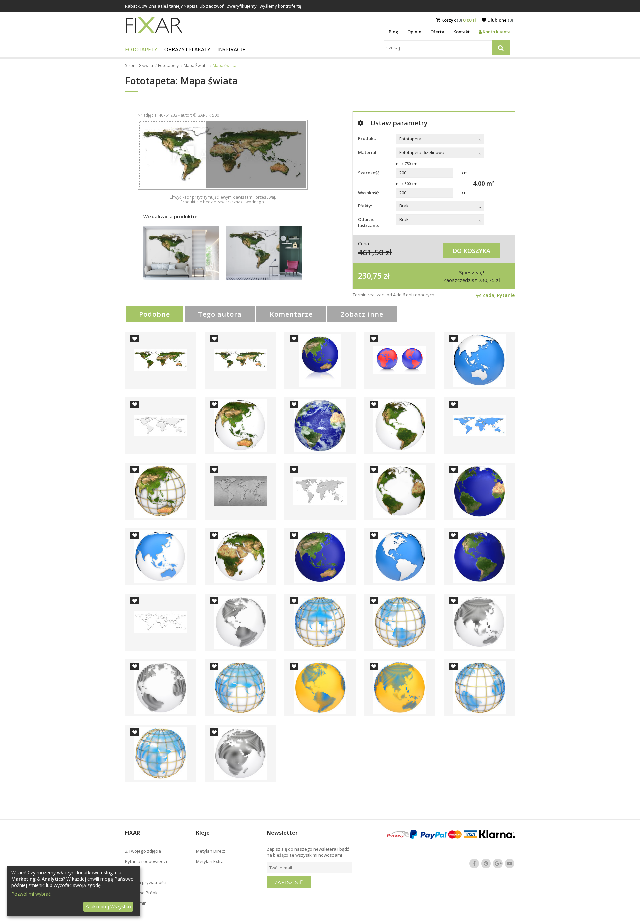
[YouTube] (509, 863)
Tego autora (220, 314)
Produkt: (367, 138)
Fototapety (141, 49)
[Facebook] (474, 863)
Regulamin (136, 903)
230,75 (370, 275)
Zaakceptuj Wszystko (108, 906)
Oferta (437, 32)
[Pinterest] (486, 863)
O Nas (131, 872)
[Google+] (498, 863)
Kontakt (461, 32)
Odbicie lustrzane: (368, 222)
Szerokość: (369, 173)
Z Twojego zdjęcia (143, 851)
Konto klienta (496, 32)
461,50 (371, 252)
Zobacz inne (362, 314)
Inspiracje (231, 49)
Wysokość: (368, 193)
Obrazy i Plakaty (187, 49)
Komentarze (291, 314)
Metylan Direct (210, 851)
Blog (393, 32)
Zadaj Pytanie (498, 295)
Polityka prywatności (145, 882)
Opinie (414, 32)
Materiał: (367, 152)
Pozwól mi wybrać (31, 894)
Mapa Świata (196, 65)
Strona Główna (139, 65)
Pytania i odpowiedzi (146, 861)
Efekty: (365, 206)
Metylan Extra (210, 861)
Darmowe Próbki (142, 893)
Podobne (154, 314)
